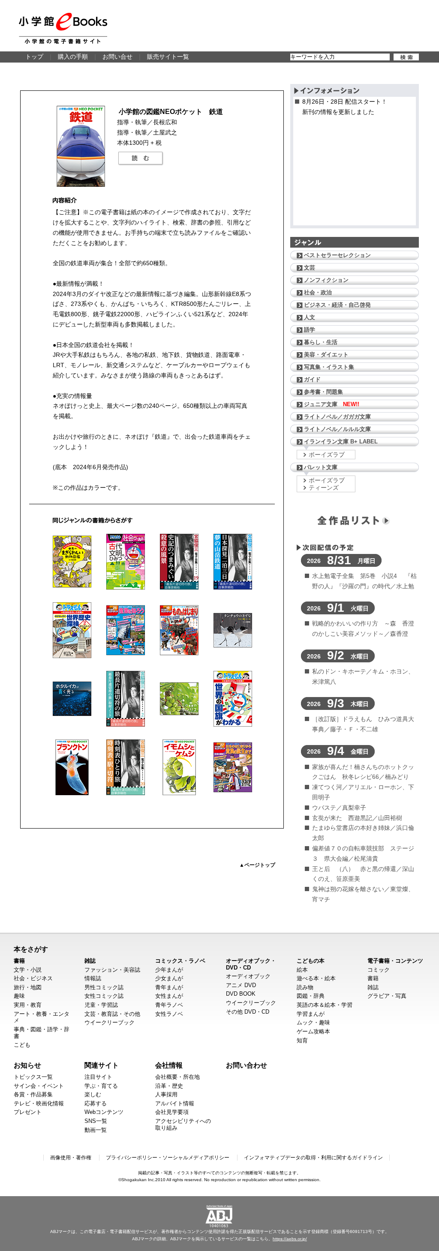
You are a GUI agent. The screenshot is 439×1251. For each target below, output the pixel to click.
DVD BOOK (241, 994)
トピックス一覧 (33, 1077)
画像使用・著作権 (70, 1158)
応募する (95, 1103)
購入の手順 (73, 56)
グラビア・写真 (386, 996)
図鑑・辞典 (311, 996)
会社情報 (169, 1065)
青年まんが (169, 987)
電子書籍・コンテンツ (395, 961)
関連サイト (101, 1065)
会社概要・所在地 (177, 1077)
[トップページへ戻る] (63, 28)
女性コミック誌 (103, 996)
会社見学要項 (172, 1112)
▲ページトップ (257, 865)
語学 (309, 329)
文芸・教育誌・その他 (112, 1014)
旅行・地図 (28, 987)
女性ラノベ (169, 1014)
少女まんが (169, 978)
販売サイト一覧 (168, 56)
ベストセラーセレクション (337, 255)
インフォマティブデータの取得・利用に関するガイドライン (313, 1158)
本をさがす (31, 949)
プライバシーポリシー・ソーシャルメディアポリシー (167, 1158)
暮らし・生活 (320, 342)
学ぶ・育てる (101, 1086)
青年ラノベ (169, 1005)
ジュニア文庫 (331, 404)
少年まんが (169, 970)
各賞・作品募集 (33, 1094)
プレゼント (28, 1112)
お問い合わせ (246, 1065)
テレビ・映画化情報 (39, 1103)
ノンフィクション (326, 280)
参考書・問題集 (323, 392)
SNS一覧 (95, 1121)
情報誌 (92, 978)
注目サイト (98, 1077)
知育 (302, 1040)
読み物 (305, 987)
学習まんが (311, 1014)
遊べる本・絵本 (316, 978)
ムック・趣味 (313, 1022)
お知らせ (27, 1065)
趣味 (19, 996)
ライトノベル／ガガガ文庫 (337, 416)
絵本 (302, 970)
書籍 (19, 961)
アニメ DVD (241, 985)
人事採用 (166, 1094)
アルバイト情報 (174, 1103)
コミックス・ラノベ (180, 961)
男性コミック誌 (103, 987)
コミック (378, 970)
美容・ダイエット (326, 354)
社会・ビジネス (33, 978)
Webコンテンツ (103, 1112)
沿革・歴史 (169, 1086)
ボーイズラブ (327, 454)
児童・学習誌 (101, 1005)
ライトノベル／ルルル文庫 (337, 429)
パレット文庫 (320, 467)
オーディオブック (248, 976)
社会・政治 (318, 292)
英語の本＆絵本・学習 (324, 1005)
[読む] (140, 158)
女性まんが (169, 996)
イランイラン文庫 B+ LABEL (341, 441)
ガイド (312, 379)
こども (22, 1045)
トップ (34, 56)
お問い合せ (117, 56)
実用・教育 (28, 1005)
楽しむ (92, 1094)
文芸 (309, 267)
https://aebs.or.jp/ (290, 1238)
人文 (309, 317)
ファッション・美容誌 (112, 970)
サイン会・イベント (39, 1086)
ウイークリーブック (109, 1022)
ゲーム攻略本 (313, 1031)
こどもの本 (311, 961)
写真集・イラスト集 (329, 367)
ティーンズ (324, 487)
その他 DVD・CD (247, 1012)
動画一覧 (95, 1130)
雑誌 (90, 961)
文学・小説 (28, 970)
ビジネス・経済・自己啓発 (337, 305)
